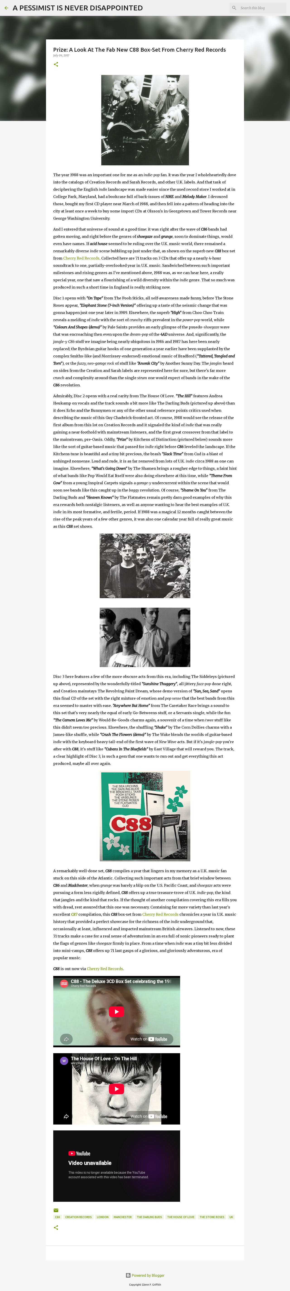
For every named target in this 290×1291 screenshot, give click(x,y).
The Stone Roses (212, 1217)
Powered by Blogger (147, 1275)
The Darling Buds (149, 1217)
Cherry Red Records (81, 258)
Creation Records (78, 1217)
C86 (57, 1217)
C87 (74, 914)
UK (231, 1217)
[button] (56, 65)
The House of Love (180, 1217)
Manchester (123, 1217)
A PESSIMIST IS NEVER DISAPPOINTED (78, 8)
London (103, 1217)
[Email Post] (56, 1212)
